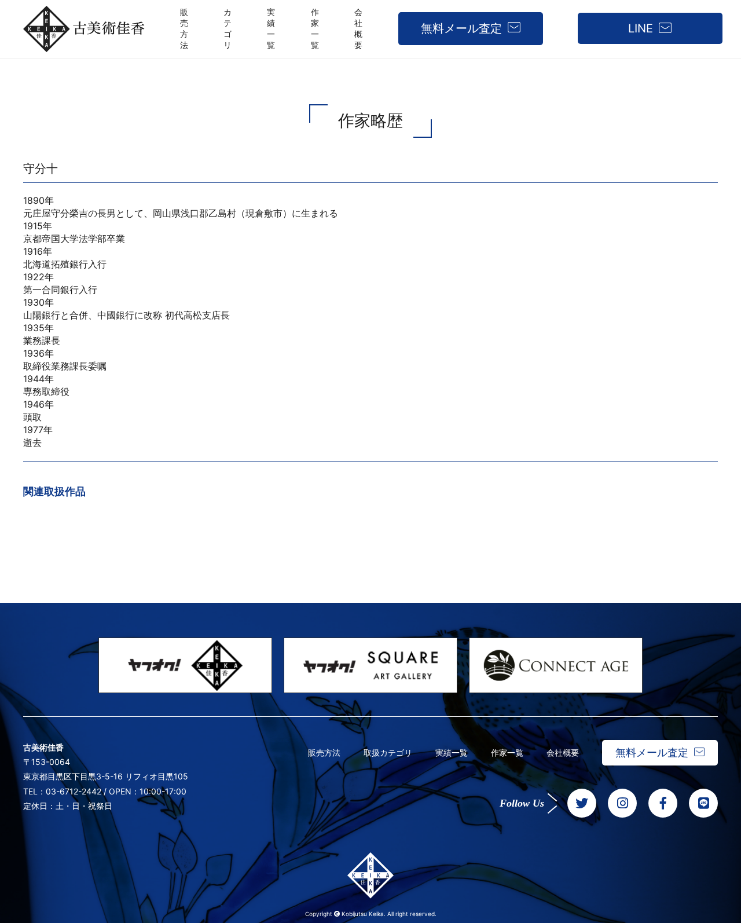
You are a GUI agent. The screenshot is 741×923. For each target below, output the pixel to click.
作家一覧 (507, 752)
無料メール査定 (461, 28)
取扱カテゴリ (388, 752)
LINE (640, 28)
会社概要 (562, 752)
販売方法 (324, 752)
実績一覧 (451, 752)
